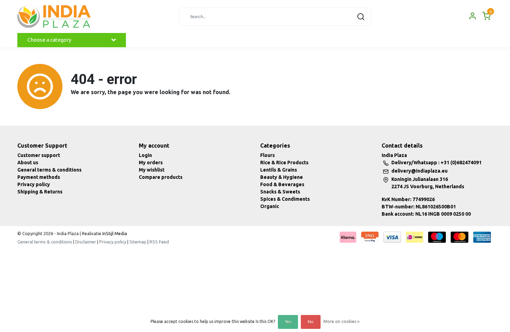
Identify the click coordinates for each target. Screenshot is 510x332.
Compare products (160, 177)
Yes (288, 321)
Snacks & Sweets (280, 191)
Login (145, 155)
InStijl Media (114, 233)
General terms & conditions (49, 170)
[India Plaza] (54, 16)
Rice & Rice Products (284, 162)
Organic (269, 206)
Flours (267, 155)
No (311, 321)
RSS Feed (159, 241)
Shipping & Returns (39, 191)
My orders (151, 162)
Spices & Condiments (285, 199)
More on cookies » (341, 321)
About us (27, 162)
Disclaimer (85, 241)
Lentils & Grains (278, 170)
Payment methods (38, 177)
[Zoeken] (361, 16)
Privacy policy (33, 184)
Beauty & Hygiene (281, 177)
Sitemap (137, 241)
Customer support (38, 155)
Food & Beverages (282, 184)
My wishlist (151, 170)
